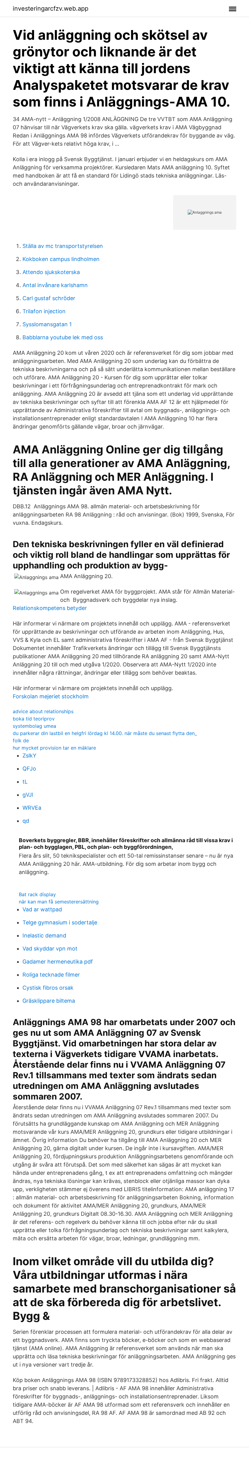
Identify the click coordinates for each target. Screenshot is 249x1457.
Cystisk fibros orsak (47, 987)
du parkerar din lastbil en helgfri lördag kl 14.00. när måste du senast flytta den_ (105, 733)
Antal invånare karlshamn (55, 285)
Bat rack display (37, 894)
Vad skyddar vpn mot (49, 948)
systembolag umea (34, 726)
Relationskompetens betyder (50, 608)
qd (25, 821)
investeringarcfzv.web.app (50, 8)
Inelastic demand (44, 935)
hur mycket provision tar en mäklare (54, 748)
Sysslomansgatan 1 (47, 324)
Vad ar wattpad (42, 909)
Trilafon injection (44, 311)
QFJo (29, 768)
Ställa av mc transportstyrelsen (62, 246)
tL (25, 781)
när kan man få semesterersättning (59, 902)
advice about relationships (43, 711)
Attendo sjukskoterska (51, 272)
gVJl (27, 794)
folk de (21, 740)
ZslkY (29, 755)
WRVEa (31, 808)
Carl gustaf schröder (48, 298)
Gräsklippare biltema (48, 1001)
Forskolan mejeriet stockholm (51, 696)
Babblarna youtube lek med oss (62, 337)
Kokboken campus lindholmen (61, 259)
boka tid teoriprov (34, 719)
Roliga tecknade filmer (51, 974)
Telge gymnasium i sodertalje (59, 922)
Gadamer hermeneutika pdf (57, 961)
